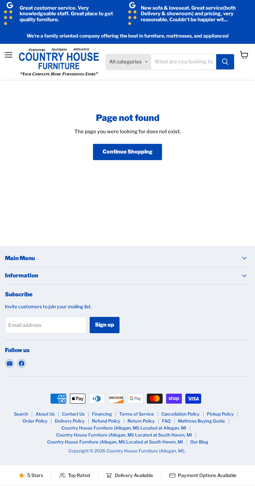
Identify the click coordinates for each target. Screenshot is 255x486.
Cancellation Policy (180, 414)
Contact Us (73, 414)
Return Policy (141, 421)
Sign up (104, 325)
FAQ (166, 421)
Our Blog (199, 441)
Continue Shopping (127, 151)
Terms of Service (136, 414)
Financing (102, 414)
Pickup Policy (220, 414)
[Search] (225, 61)
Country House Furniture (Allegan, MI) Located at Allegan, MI (123, 428)
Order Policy (35, 421)
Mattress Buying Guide (201, 421)
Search (21, 414)
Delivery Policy (70, 421)
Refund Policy (106, 421)
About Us (45, 414)
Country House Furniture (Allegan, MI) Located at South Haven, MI (124, 434)
